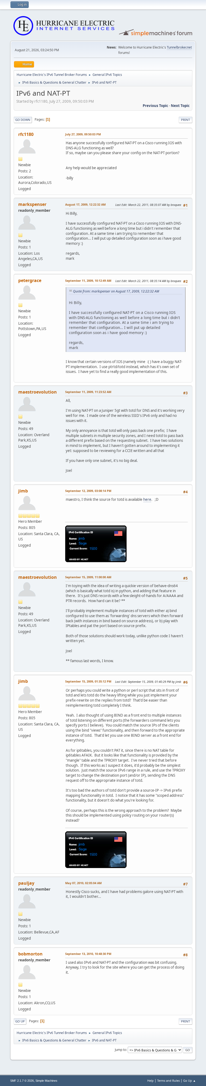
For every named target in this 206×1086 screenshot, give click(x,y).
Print (185, 120)
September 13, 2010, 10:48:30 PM (88, 954)
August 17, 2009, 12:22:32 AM (85, 204)
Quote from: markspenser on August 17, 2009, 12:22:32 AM (116, 291)
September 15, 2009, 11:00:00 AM (88, 577)
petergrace (29, 280)
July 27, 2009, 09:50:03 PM (83, 134)
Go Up (20, 1021)
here (147, 499)
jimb (23, 491)
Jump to (120, 1049)
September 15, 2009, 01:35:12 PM (88, 681)
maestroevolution (37, 392)
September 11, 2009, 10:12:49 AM (88, 281)
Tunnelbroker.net (179, 47)
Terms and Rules (168, 1080)
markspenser (32, 204)
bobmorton (30, 954)
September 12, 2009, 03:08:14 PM (88, 491)
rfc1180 (26, 134)
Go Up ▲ (189, 1080)
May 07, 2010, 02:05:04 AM (83, 883)
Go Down (22, 120)
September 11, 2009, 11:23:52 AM (88, 392)
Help (150, 1080)
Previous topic (155, 105)
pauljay (26, 883)
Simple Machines (46, 1080)
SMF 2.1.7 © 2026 (22, 1080)
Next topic (180, 105)
